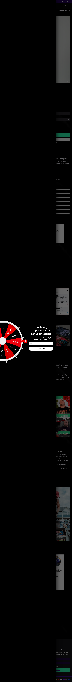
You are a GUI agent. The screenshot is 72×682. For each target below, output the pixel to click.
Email (34, 343)
